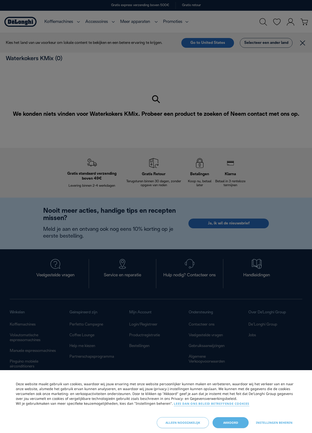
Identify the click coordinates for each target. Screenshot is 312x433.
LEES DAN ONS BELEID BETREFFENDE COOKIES (211, 404)
